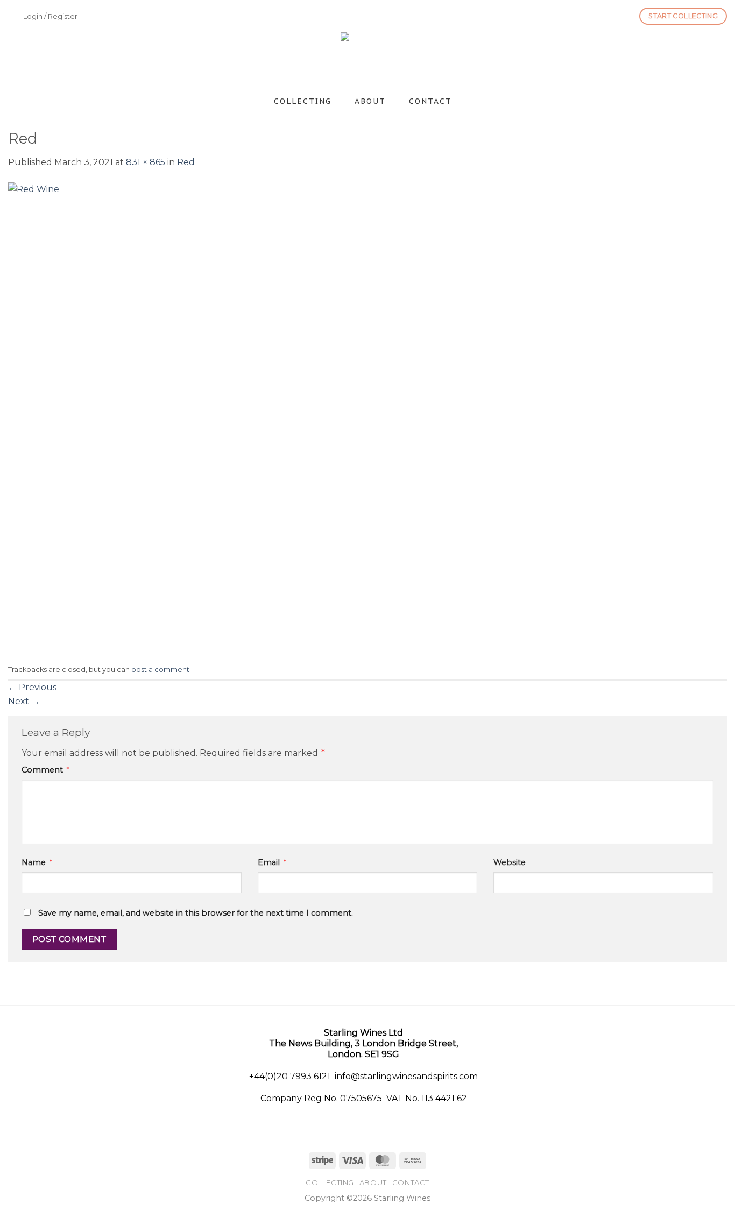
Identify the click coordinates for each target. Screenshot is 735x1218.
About (370, 101)
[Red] (231, 414)
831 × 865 (145, 162)
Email (272, 862)
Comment (45, 770)
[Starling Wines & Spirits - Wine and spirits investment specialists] (367, 60)
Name (37, 862)
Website (509, 862)
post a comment (160, 669)
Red (186, 162)
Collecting (302, 101)
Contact (430, 101)
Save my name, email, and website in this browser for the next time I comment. (195, 913)
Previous (32, 687)
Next (24, 701)
